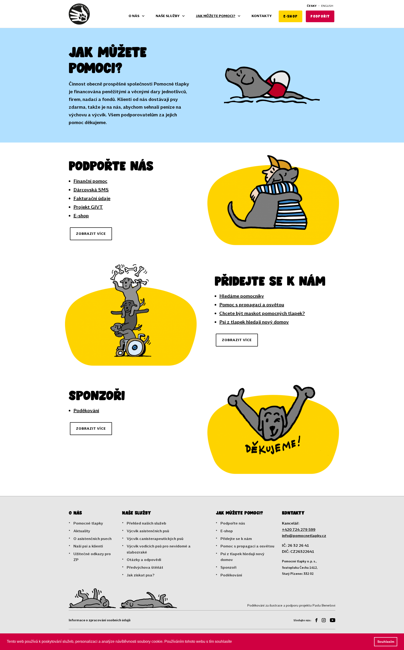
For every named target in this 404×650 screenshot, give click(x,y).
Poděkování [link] (86, 410)
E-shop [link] (81, 215)
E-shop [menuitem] (290, 16)
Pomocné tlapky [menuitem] (88, 523)
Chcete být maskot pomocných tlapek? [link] (262, 313)
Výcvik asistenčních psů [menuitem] (148, 531)
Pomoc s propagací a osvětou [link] (251, 304)
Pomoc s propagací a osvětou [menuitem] (247, 546)
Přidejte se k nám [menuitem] (236, 538)
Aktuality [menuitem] (81, 531)
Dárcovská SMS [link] (91, 189)
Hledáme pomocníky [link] (241, 296)
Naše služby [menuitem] (168, 16)
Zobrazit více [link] (91, 234)
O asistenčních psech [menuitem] (92, 538)
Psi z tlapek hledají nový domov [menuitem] (242, 556)
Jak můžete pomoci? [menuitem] (215, 16)
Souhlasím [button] (385, 641)
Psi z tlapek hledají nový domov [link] (254, 322)
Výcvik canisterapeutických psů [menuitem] (155, 538)
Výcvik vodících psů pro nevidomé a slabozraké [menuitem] (159, 549)
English (327, 5)
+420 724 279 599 (298, 529)
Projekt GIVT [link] (88, 207)
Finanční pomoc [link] (90, 181)
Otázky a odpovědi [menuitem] (144, 559)
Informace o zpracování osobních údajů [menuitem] (99, 620)
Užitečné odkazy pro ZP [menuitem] (92, 556)
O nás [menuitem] (134, 16)
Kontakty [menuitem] (262, 16)
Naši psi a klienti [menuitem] (88, 546)
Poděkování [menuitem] (231, 575)
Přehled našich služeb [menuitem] (146, 523)
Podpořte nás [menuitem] (232, 523)
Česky (312, 5)
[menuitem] (314, 621)
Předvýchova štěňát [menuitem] (145, 567)
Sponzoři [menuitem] (228, 567)
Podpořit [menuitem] (320, 16)
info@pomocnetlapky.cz (304, 535)
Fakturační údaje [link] (91, 198)
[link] (79, 14)
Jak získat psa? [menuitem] (141, 575)
